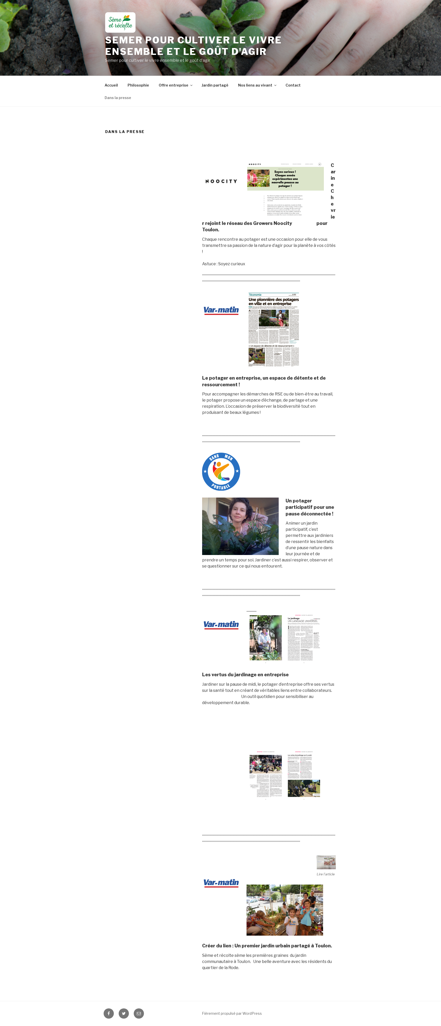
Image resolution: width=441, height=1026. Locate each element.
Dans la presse (118, 97)
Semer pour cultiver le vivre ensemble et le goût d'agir (193, 45)
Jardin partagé (215, 85)
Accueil (111, 85)
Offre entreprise (173, 85)
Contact (293, 85)
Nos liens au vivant (255, 85)
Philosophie (138, 85)
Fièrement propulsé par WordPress (232, 1013)
